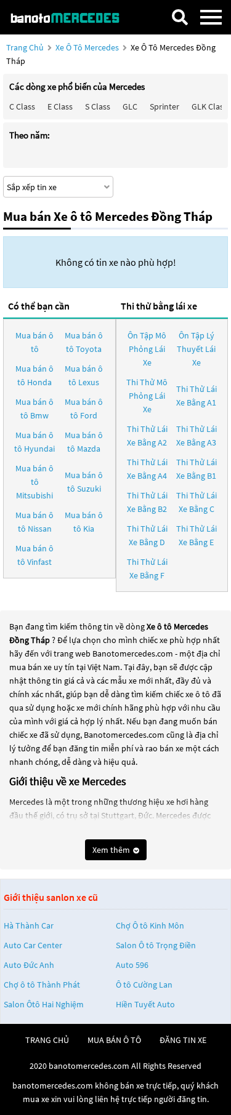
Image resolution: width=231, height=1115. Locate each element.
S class (97, 106)
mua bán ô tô (114, 1039)
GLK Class (209, 106)
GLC (130, 106)
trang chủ (47, 1039)
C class (22, 106)
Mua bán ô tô (34, 342)
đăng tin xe (183, 1039)
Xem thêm (112, 849)
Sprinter (164, 106)
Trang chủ (25, 47)
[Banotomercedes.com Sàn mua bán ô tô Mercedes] (70, 17)
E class (60, 106)
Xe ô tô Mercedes (87, 47)
